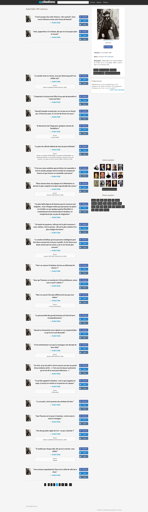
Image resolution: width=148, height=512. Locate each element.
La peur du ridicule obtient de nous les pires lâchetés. (55, 146)
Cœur (105, 206)
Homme (100, 203)
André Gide (56, 22)
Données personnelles (110, 510)
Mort (96, 210)
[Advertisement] (57, 58)
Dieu (109, 206)
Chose (119, 203)
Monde (117, 200)
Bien (101, 200)
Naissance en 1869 (99, 73)
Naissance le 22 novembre (112, 73)
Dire (101, 206)
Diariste (96, 70)
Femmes (118, 206)
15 (70, 485)
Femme (114, 203)
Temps (109, 203)
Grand (93, 206)
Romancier (113, 70)
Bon (113, 206)
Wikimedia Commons (108, 40)
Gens (104, 203)
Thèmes (105, 2)
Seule (101, 210)
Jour (93, 210)
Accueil (92, 2)
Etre (105, 200)
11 (66, 485)
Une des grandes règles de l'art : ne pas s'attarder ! (54, 431)
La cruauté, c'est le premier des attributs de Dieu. (55, 401)
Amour (93, 200)
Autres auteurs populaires (109, 189)
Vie (113, 200)
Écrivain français (104, 70)
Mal (123, 206)
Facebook (100, 510)
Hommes (94, 203)
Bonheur (106, 210)
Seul (97, 206)
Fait (98, 200)
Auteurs (99, 2)
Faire (109, 200)
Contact (119, 510)
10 (62, 485)
